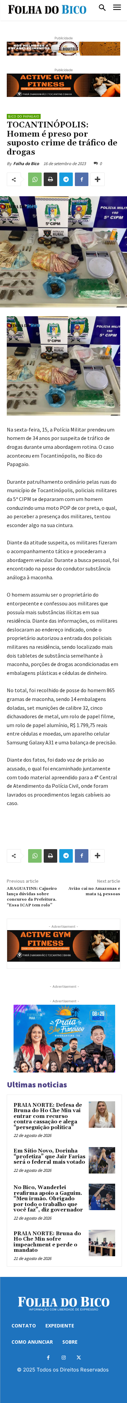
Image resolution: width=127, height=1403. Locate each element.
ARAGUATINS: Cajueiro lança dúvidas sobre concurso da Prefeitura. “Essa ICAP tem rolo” (32, 897)
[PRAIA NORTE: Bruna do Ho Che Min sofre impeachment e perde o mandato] (102, 1243)
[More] (97, 179)
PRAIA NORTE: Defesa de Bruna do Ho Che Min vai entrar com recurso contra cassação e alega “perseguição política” (48, 1116)
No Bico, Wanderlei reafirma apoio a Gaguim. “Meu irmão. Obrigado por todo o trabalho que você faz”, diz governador (48, 1198)
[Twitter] (79, 1358)
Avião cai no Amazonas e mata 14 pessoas (94, 891)
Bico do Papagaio (23, 116)
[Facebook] (81, 179)
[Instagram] (63, 1358)
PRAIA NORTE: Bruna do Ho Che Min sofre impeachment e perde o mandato (47, 1242)
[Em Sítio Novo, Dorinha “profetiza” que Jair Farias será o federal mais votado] (102, 1160)
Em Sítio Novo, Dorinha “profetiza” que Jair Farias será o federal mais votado (49, 1156)
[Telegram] (66, 179)
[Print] (50, 179)
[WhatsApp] (35, 179)
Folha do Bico (26, 163)
